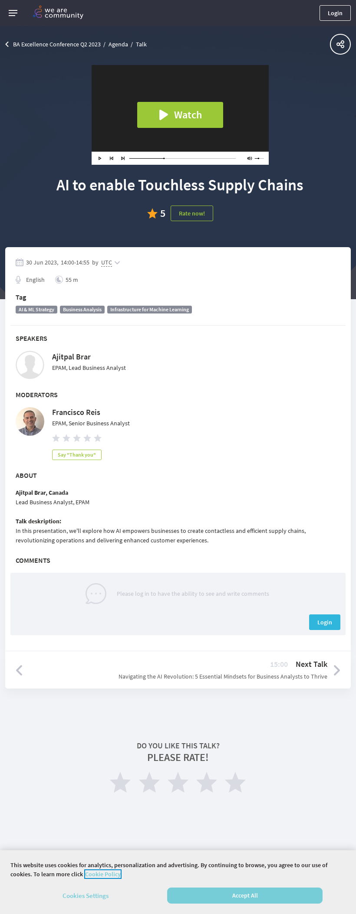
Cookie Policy (103, 874)
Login (335, 13)
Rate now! (192, 213)
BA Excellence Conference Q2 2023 (57, 44)
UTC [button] (106, 262)
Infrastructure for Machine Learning (149, 309)
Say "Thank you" (77, 454)
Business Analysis (82, 309)
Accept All (245, 895)
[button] (13, 13)
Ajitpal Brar (71, 357)
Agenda (118, 44)
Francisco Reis (76, 412)
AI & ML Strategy (36, 309)
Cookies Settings (86, 895)
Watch (188, 114)
